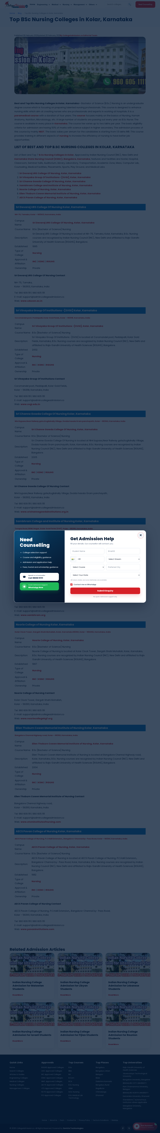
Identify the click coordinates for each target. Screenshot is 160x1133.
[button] (73, 559)
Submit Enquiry (105, 590)
